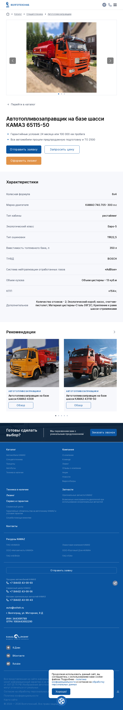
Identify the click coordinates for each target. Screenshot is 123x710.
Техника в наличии (14, 472)
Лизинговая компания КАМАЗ (76, 545)
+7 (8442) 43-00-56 (21, 591)
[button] (12, 60)
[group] (32, 375)
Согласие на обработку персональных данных (29, 691)
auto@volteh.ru (15, 607)
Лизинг (65, 464)
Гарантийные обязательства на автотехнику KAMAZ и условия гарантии (31, 512)
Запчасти (67, 489)
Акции (65, 472)
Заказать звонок (103, 432)
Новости (66, 477)
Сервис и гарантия (17, 501)
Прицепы (10, 464)
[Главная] (7, 14)
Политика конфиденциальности (21, 695)
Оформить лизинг (24, 160)
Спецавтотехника (14, 459)
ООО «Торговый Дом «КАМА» (76, 550)
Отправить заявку (23, 149)
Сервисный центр (14, 506)
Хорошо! (61, 691)
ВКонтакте (18, 655)
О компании (68, 455)
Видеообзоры (69, 481)
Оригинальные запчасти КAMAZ (77, 495)
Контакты (11, 526)
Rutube (16, 663)
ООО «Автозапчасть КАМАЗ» (19, 550)
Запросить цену (62, 149)
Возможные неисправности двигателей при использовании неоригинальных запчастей (83, 500)
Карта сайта (10, 699)
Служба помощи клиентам (18, 518)
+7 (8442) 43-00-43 (21, 600)
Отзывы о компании (71, 468)
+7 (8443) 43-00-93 (21, 582)
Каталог (11, 449)
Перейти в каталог (23, 104)
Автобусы (11, 468)
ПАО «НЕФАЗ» (13, 556)
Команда (66, 459)
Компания (68, 449)
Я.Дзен (16, 647)
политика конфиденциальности (69, 680)
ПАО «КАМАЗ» (13, 545)
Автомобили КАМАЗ (15, 455)
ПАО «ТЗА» (67, 556)
